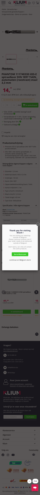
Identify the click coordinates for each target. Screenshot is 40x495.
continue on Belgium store (20, 260)
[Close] (38, 224)
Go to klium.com (20, 254)
